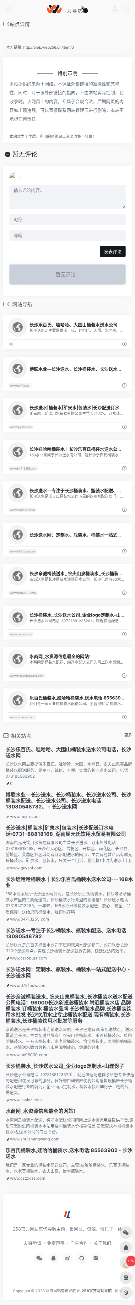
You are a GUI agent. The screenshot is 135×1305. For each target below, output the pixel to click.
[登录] (115, 9)
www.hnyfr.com (20, 385)
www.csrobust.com (22, 510)
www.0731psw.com (22, 551)
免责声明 (56, 1243)
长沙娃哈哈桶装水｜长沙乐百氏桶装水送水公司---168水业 (69, 882)
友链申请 (32, 1243)
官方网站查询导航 (61, 1290)
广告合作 (79, 1243)
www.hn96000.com (23, 593)
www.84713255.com (23, 468)
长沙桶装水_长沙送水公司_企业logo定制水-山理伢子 (65, 1066)
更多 (128, 735)
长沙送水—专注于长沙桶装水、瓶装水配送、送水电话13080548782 (66, 933)
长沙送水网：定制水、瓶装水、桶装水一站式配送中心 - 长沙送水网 (68, 972)
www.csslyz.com (21, 634)
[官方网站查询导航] (67, 8)
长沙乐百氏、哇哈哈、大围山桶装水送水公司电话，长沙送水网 (68, 752)
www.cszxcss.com (22, 717)
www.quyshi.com (21, 427)
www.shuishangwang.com (26, 675)
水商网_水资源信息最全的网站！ (42, 1111)
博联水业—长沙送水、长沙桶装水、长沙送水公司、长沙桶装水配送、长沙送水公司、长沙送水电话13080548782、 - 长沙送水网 (68, 800)
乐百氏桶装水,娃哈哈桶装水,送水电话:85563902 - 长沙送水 (69, 1153)
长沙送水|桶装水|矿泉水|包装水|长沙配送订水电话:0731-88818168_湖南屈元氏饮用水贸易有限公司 (66, 830)
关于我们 (102, 1243)
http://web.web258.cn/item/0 (48, 47)
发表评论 (113, 251)
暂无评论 (24, 154)
